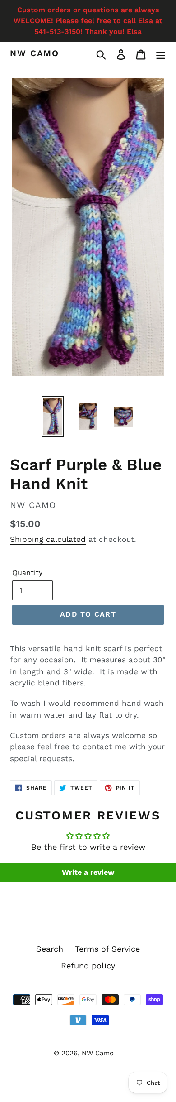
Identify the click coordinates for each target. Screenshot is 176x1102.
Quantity (27, 572)
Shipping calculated (48, 539)
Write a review (88, 872)
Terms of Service (107, 948)
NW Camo (34, 53)
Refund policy (88, 965)
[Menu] (161, 53)
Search (49, 948)
